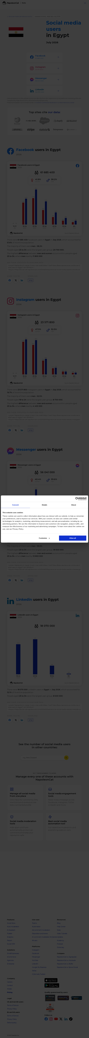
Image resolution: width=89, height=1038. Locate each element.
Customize (43, 538)
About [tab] (73, 505)
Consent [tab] (15, 505)
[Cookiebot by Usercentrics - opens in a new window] (77, 498)
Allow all (72, 538)
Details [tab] (44, 505)
